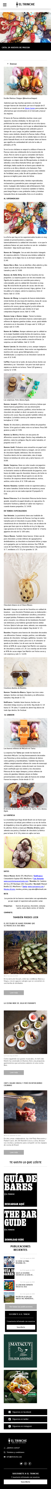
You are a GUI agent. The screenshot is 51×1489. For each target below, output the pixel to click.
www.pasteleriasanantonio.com (16, 881)
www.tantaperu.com (36, 886)
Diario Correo (30, 108)
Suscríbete (25, 1482)
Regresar (13, 64)
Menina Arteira (9, 889)
